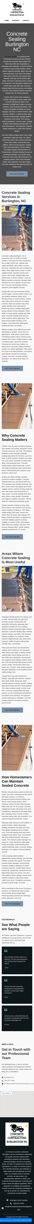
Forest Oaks (21, 893)
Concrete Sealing (11, 56)
